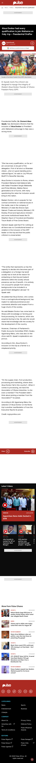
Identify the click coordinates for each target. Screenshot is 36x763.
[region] (18, 536)
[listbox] (19, 536)
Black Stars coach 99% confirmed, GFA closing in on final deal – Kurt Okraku (22, 647)
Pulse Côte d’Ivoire (24, 744)
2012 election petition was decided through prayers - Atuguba (24, 542)
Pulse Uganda (6, 747)
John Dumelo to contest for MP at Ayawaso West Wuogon (9, 542)
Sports (13, 610)
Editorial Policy (26, 724)
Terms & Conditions (8, 730)
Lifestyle (4, 712)
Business (24, 709)
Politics (11, 7)
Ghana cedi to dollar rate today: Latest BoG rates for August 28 (22, 624)
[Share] (32, 43)
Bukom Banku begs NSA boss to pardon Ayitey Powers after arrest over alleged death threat (22, 614)
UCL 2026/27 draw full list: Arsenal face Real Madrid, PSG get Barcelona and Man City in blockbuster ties (22, 659)
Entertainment (16, 632)
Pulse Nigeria (6, 739)
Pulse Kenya (5, 743)
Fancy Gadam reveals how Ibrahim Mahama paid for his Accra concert (22, 671)
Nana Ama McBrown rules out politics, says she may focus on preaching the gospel (21, 636)
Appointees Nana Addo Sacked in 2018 (17, 517)
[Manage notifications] (32, 759)
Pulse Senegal (26, 739)
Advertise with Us (6, 725)
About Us (4, 720)
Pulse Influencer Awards (26, 729)
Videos (5, 513)
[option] (10, 536)
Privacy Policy (26, 720)
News (6, 7)
